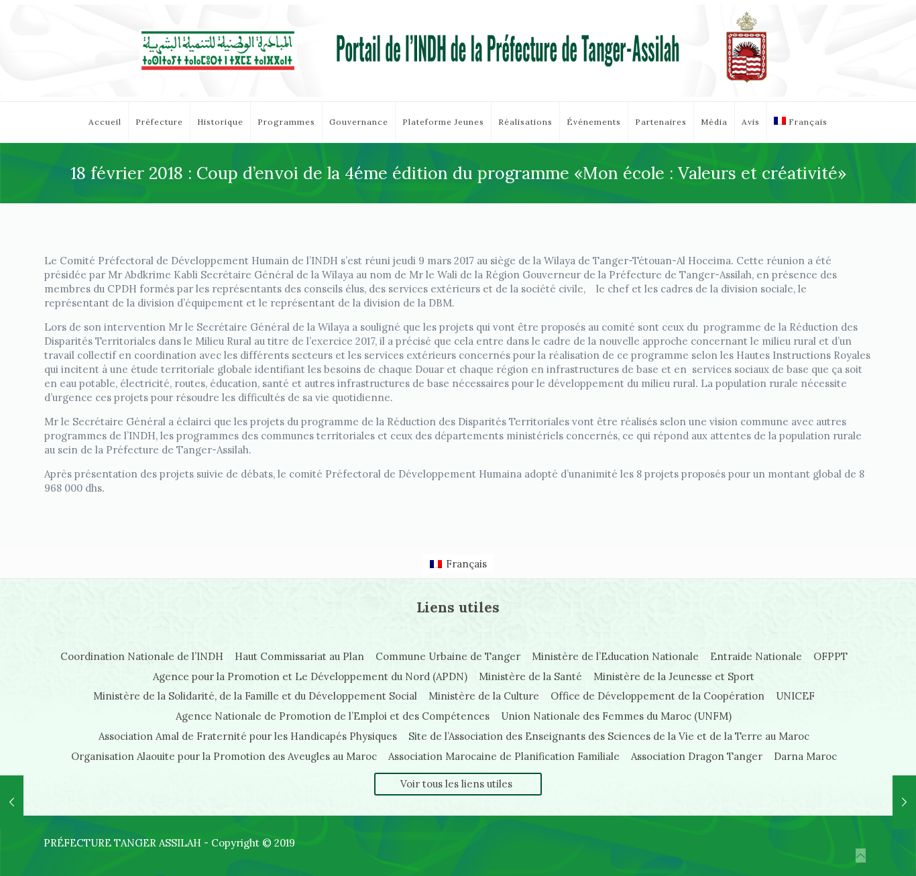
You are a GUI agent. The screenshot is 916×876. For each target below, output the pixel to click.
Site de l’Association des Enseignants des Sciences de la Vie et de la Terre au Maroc (608, 736)
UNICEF (795, 696)
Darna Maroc (805, 756)
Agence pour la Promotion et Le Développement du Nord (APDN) (310, 676)
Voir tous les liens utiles (456, 783)
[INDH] (458, 50)
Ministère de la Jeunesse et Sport (673, 676)
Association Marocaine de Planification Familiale (504, 756)
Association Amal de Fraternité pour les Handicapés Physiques (248, 736)
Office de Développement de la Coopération (657, 696)
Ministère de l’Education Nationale (615, 656)
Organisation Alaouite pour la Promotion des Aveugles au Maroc (224, 756)
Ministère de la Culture (483, 696)
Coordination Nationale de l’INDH (141, 656)
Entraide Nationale (756, 656)
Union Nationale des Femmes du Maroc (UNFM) (616, 716)
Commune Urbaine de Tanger (448, 656)
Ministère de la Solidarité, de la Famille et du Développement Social (255, 696)
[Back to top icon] (861, 855)
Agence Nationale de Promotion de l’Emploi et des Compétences (333, 716)
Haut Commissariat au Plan (299, 656)
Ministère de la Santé (530, 676)
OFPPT (830, 656)
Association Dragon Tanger (696, 756)
